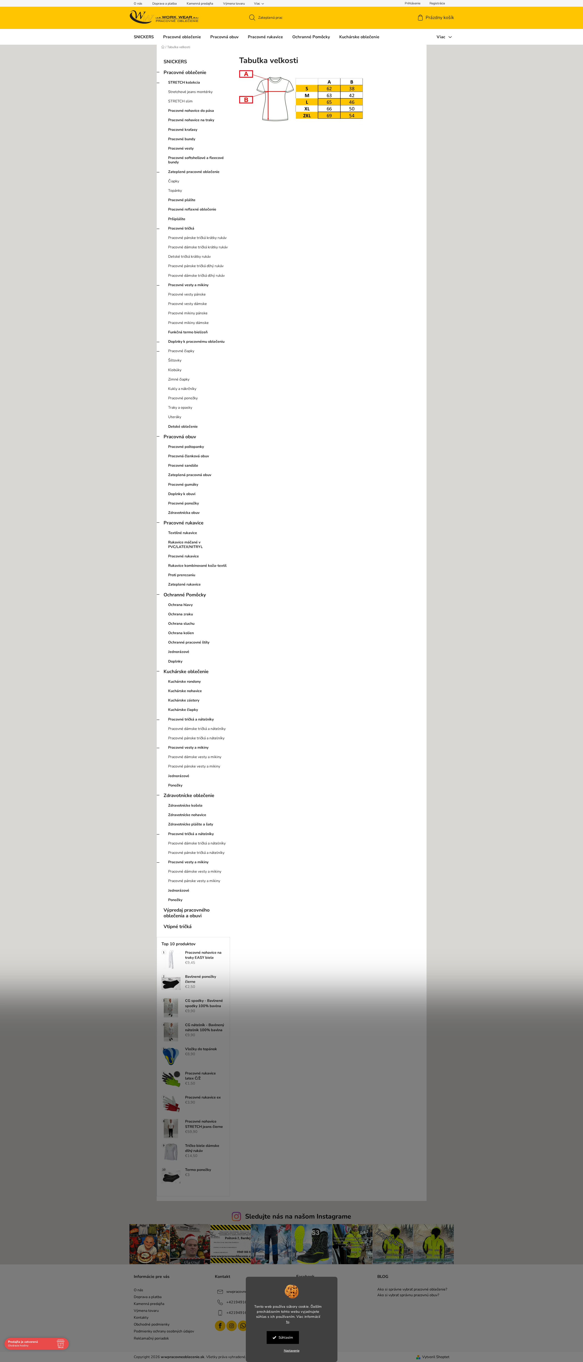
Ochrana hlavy (180, 604)
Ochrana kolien (181, 633)
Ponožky (175, 785)
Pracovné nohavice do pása (191, 110)
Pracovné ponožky (183, 398)
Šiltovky (174, 360)
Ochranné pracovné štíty (188, 642)
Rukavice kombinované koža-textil (197, 565)
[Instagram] (231, 1326)
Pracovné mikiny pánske (188, 313)
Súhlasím (286, 1337)
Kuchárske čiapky (183, 709)
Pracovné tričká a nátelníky (191, 719)
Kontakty (141, 1317)
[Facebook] (220, 1326)
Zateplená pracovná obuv (189, 474)
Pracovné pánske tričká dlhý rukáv (196, 266)
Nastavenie (291, 1350)
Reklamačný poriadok (151, 1338)
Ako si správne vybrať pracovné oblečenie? (412, 1290)
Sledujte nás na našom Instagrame (298, 1216)
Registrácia (437, 3)
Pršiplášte (176, 219)
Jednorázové (178, 651)
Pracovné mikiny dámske (188, 322)
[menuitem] (143, 37)
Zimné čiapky (178, 379)
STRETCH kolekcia (184, 82)
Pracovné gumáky (183, 484)
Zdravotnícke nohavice (187, 814)
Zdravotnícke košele (185, 805)
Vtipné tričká (178, 926)
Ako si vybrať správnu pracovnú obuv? (408, 1295)
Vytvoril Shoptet (435, 1356)
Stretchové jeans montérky (190, 91)
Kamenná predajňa (200, 3)
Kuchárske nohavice (185, 690)
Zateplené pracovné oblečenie (193, 171)
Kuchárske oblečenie (186, 671)
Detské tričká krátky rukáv (189, 256)
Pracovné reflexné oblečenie (192, 209)
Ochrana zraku (180, 614)
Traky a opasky (180, 407)
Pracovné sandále (183, 465)
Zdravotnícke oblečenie (189, 795)
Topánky (175, 190)
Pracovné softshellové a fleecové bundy (196, 160)
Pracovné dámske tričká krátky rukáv (198, 247)
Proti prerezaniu (181, 575)
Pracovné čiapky (181, 351)
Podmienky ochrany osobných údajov (164, 1331)
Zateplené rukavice (184, 584)
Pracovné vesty (181, 148)
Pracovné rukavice (183, 523)
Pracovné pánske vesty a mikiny (194, 766)
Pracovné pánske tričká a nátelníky (196, 738)
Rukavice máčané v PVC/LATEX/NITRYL (185, 544)
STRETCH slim (180, 101)
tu (287, 1321)
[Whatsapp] (243, 1326)
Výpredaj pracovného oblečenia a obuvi (187, 913)
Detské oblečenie (183, 426)
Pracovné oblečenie (185, 72)
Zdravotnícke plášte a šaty (190, 824)
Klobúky (174, 370)
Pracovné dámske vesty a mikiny (194, 756)
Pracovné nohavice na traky (191, 120)
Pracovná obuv (180, 436)
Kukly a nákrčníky (182, 388)
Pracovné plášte (181, 200)
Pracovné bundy (181, 139)
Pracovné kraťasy (182, 129)
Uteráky (174, 416)
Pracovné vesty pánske (187, 294)
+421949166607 (241, 1302)
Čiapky (173, 181)
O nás (138, 3)
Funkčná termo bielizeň (188, 332)
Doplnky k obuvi (181, 493)
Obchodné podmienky (152, 1324)
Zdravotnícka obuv (184, 512)
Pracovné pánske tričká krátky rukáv (197, 237)
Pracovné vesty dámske (187, 303)
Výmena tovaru (234, 3)
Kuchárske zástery (183, 700)
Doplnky (175, 661)
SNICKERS (175, 61)
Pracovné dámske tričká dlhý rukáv (196, 275)
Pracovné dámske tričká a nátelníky (197, 728)
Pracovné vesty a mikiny (188, 285)
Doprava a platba (164, 3)
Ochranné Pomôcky (185, 595)
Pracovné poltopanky (186, 446)
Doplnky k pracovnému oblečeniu (196, 341)
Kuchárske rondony (184, 681)
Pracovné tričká (181, 228)
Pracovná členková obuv (188, 456)
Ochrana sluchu (181, 623)
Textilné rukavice (182, 532)
